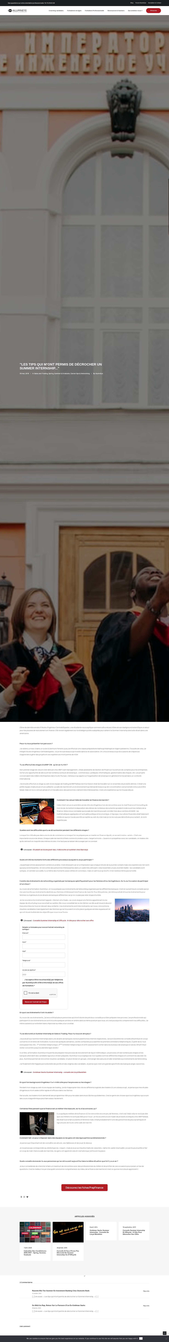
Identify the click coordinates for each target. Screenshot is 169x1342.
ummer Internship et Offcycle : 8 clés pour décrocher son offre (67, 1205)
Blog (131, 3)
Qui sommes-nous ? (135, 10)
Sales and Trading (41, 516)
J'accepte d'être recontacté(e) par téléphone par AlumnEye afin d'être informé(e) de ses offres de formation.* (42, 1267)
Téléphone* (26, 1245)
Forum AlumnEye (140, 3)
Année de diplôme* (29, 1255)
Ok (141, 1338)
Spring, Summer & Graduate (59, 516)
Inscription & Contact (154, 3)
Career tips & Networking (80, 516)
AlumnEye (99, 516)
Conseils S (37, 1205)
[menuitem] (132, 3)
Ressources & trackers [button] (116, 10)
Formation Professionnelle (94, 10)
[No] (166, 1339)
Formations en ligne (74, 10)
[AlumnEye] (17, 10)
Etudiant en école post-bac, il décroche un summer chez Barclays (60, 1134)
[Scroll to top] (164, 1333)
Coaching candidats (56, 10)
